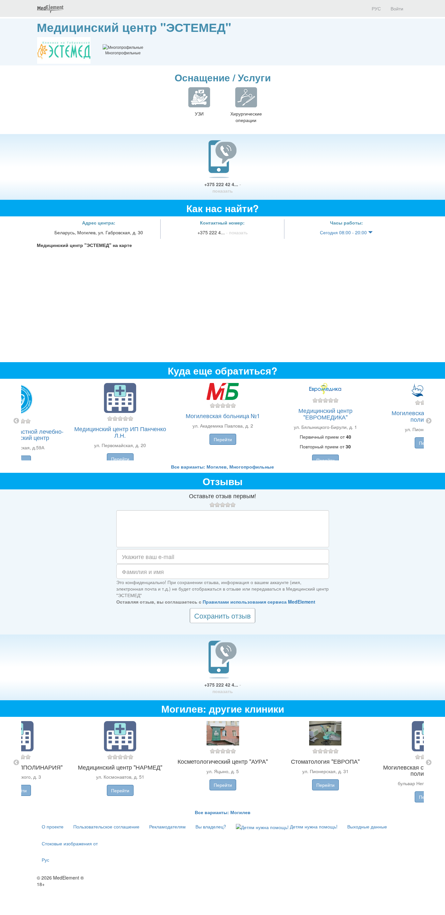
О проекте (53, 826)
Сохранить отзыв (222, 615)
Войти (397, 8)
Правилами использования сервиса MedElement (259, 601)
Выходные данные (367, 826)
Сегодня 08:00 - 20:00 (344, 232)
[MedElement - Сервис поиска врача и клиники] (50, 8)
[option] (222, 421)
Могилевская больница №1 (223, 415)
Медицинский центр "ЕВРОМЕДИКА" (325, 413)
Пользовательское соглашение (106, 826)
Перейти (120, 459)
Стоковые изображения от (70, 843)
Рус (45, 859)
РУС (375, 8)
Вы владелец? (210, 826)
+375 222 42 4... (222, 187)
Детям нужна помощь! (313, 826)
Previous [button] (16, 421)
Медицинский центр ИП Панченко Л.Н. (120, 431)
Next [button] (428, 421)
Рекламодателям (167, 826)
